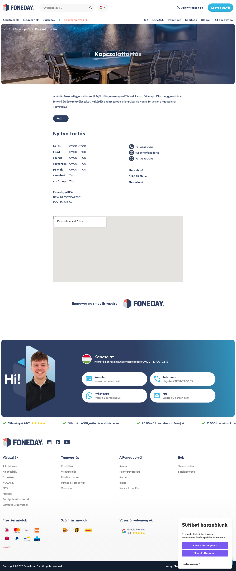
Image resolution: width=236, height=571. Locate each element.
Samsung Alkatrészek (16, 504)
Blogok (205, 20)
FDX (145, 20)
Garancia (66, 488)
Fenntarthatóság (129, 471)
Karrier (123, 477)
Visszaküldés (68, 471)
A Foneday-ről (224, 20)
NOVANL (158, 20)
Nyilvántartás (186, 466)
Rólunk (123, 466)
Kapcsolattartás (129, 488)
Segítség (191, 20)
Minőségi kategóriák (73, 482)
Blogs (122, 482)
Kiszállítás (67, 466)
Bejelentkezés (186, 471)
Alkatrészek (10, 466)
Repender (174, 20)
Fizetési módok (70, 477)
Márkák (7, 493)
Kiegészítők (10, 471)
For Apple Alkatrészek (16, 499)
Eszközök (8, 477)
